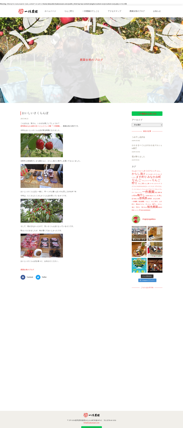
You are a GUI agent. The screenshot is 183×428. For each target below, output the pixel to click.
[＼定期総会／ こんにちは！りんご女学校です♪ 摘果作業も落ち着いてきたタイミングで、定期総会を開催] (139, 249)
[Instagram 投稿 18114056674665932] (155, 249)
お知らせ (157, 11)
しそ (154, 174)
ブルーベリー (138, 192)
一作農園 (148, 192)
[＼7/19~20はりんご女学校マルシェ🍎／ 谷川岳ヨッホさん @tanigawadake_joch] (155, 233)
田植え (135, 198)
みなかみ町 (154, 177)
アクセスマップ (114, 11)
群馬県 (143, 198)
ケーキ (151, 183)
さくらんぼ (149, 174)
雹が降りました (138, 157)
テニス (152, 186)
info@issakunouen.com (91, 423)
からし (159, 171)
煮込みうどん (153, 195)
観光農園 (152, 207)
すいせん (158, 174)
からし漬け (138, 174)
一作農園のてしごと (90, 11)
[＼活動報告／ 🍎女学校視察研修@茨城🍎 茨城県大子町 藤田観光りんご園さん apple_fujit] (155, 265)
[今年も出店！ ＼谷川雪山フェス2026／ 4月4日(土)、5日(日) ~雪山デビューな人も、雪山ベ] (139, 265)
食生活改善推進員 (145, 210)
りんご (136, 180)
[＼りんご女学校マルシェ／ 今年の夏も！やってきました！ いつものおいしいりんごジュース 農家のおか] (139, 233)
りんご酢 (146, 183)
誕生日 (160, 207)
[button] (28, 277)
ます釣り (141, 177)
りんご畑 (141, 183)
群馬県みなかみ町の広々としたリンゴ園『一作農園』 (41, 126)
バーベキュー (137, 189)
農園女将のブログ (137, 11)
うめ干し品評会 (138, 137)
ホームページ (50, 11)
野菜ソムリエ (135, 210)
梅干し (141, 195)
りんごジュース (146, 180)
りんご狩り (69, 11)
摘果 (159, 192)
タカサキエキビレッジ (143, 186)
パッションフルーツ (148, 189)
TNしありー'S (136, 171)
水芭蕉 (147, 195)
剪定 (156, 192)
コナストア (157, 183)
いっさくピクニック (148, 171)
